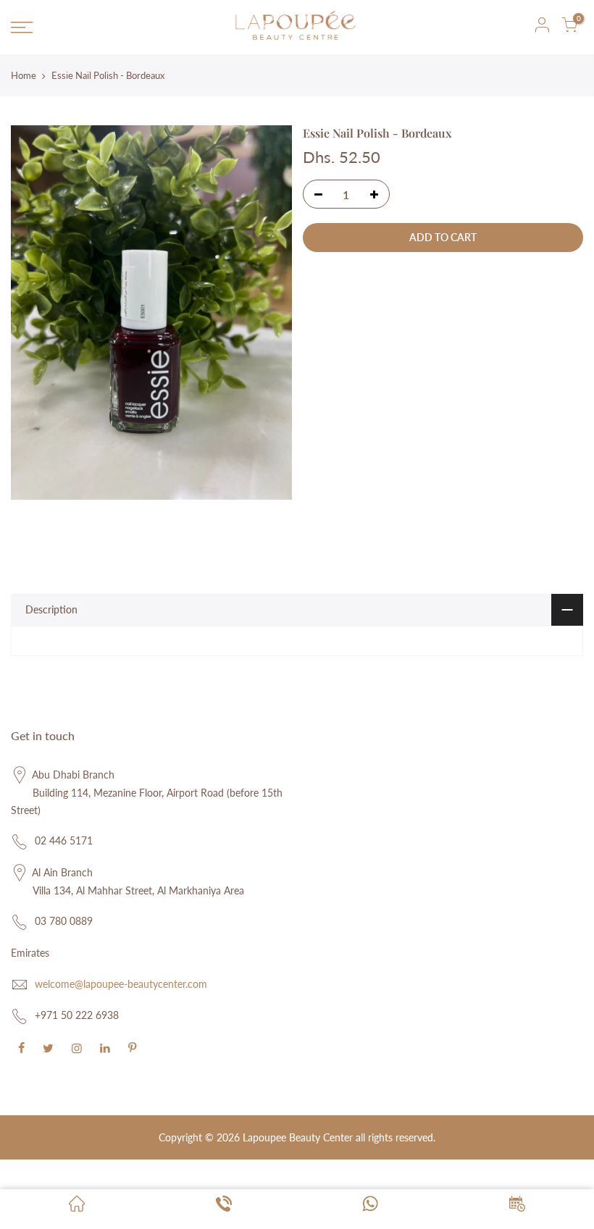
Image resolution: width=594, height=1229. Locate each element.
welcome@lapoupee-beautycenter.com (121, 984)
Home (23, 75)
